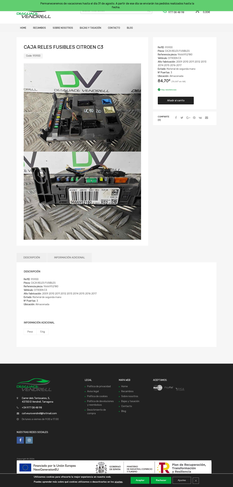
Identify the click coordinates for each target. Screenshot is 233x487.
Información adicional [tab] (69, 257)
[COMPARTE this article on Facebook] (175, 118)
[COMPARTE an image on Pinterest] (194, 118)
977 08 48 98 (176, 12)
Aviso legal (93, 391)
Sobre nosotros (63, 27)
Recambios (39, 27)
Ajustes (182, 480)
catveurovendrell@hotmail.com (39, 413)
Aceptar (140, 480)
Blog (130, 27)
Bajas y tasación (90, 27)
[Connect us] (20, 440)
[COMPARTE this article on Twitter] (181, 118)
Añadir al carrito (176, 100)
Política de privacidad (99, 386)
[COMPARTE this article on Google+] (187, 118)
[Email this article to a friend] (206, 118)
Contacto (114, 27)
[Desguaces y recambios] (31, 11)
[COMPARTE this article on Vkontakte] (200, 118)
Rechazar (161, 480)
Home (23, 27)
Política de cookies (97, 396)
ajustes (118, 481)
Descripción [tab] (31, 257)
